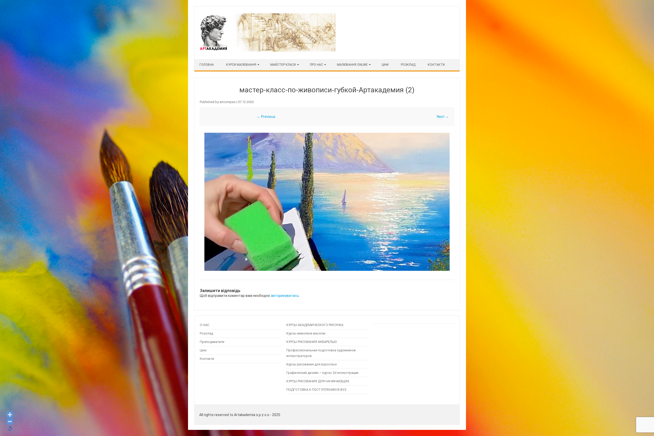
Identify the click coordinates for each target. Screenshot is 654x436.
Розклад (408, 64)
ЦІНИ (385, 64)
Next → (443, 117)
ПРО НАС (316, 64)
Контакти (436, 64)
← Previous (266, 117)
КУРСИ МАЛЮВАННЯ (241, 64)
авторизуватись (285, 296)
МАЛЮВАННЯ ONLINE (352, 64)
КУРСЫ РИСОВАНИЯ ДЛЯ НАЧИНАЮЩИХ (317, 381)
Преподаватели (212, 342)
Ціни (203, 350)
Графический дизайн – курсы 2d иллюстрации (322, 373)
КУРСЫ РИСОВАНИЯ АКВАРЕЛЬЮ (311, 342)
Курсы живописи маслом (305, 333)
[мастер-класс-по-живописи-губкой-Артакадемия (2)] (327, 202)
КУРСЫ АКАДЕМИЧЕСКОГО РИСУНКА (314, 325)
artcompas (227, 102)
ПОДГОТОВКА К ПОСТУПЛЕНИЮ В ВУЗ (316, 390)
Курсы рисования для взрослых (311, 364)
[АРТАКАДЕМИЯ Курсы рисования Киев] (267, 50)
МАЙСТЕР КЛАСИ (283, 64)
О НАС (204, 325)
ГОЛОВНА (207, 64)
